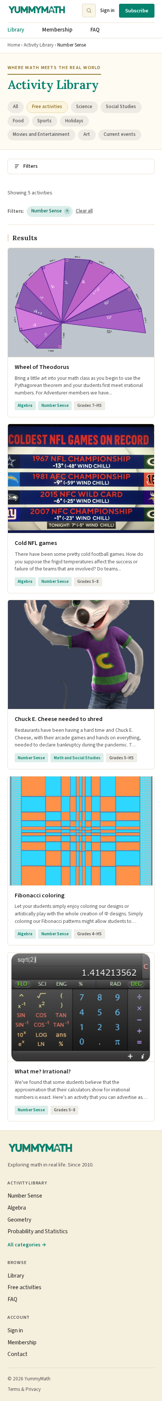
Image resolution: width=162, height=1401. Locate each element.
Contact (18, 1354)
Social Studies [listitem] (121, 106)
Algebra (17, 1208)
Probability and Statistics (38, 1231)
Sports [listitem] (44, 120)
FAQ (94, 30)
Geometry (19, 1220)
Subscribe (136, 11)
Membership (57, 30)
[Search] (89, 10)
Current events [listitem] (120, 134)
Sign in (107, 10)
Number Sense (50, 211)
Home (14, 45)
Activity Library (38, 45)
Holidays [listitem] (74, 120)
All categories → (27, 1244)
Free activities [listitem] (47, 106)
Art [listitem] (86, 134)
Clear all (84, 211)
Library (16, 30)
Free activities (24, 1287)
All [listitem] (15, 106)
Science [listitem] (84, 106)
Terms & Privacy (24, 1389)
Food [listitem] (18, 120)
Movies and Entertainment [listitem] (41, 134)
